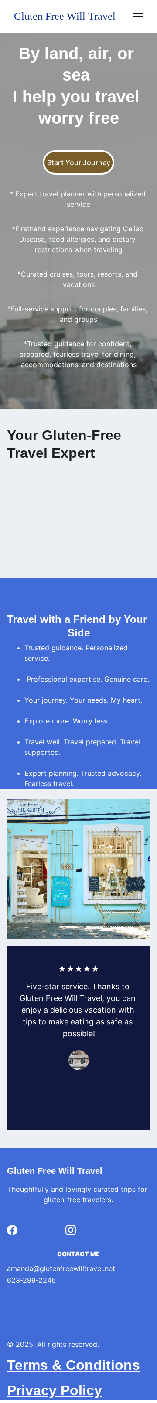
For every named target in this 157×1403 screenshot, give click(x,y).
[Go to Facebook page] (12, 1230)
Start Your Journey (78, 162)
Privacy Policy (54, 1390)
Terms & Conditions (73, 1365)
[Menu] (138, 16)
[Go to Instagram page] (70, 1230)
